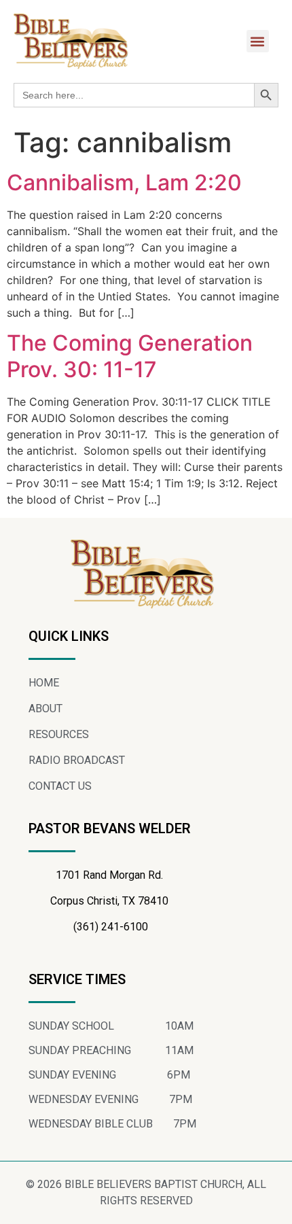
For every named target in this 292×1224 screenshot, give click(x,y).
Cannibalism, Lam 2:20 (124, 182)
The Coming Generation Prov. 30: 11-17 (130, 356)
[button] (258, 41)
